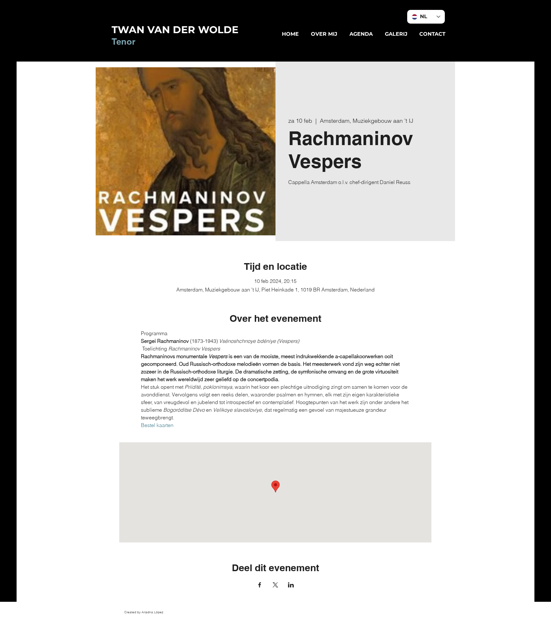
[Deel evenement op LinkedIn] (291, 584)
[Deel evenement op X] (275, 584)
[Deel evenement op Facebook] (260, 584)
